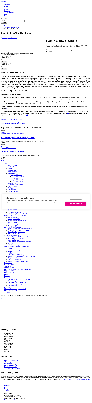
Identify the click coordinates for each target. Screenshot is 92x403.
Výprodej (7, 292)
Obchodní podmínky (10, 362)
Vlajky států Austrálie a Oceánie (21, 180)
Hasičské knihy (12, 285)
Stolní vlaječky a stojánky (11, 27)
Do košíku (4, 61)
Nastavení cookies (75, 199)
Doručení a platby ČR (10, 365)
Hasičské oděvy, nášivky (15, 284)
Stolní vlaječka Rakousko (12, 152)
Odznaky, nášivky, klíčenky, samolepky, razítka (17, 246)
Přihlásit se (7, 6)
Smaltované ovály (13, 224)
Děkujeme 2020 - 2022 (10, 290)
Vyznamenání (8, 263)
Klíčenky (10, 251)
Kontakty (7, 16)
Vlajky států (11, 173)
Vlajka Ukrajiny (12, 170)
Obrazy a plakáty (9, 267)
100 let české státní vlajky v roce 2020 (15, 289)
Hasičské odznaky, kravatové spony (18, 282)
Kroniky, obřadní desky (14, 219)
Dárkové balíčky (9, 264)
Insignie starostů (12, 217)
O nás (6, 9)
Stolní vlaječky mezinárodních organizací (19, 241)
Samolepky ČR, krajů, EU (15, 254)
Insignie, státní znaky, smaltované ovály (15, 215)
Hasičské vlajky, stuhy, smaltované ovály (19, 279)
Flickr (6, 387)
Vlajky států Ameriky (18, 176)
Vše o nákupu (8, 4)
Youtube (6, 390)
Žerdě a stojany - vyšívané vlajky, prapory (20, 228)
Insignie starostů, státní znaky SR (17, 220)
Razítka (10, 253)
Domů (6, 26)
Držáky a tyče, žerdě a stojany (12, 227)
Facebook (7, 385)
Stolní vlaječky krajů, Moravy (16, 238)
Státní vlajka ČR (12, 165)
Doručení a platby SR (10, 367)
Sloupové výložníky (13, 210)
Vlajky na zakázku (9, 271)
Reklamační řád (8, 363)
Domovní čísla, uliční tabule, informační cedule (17, 269)
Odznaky (10, 248)
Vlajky (6, 163)
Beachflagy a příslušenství (15, 184)
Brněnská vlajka (12, 186)
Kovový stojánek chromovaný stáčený (18, 137)
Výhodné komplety (13, 245)
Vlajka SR (11, 167)
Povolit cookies (76, 203)
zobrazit (3, 132)
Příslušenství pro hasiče (14, 281)
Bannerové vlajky (13, 183)
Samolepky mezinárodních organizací (18, 261)
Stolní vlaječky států (13, 240)
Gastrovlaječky (12, 189)
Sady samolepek (12, 258)
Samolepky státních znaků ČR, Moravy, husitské (21, 256)
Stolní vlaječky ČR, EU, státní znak (18, 237)
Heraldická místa (9, 274)
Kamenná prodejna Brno (11, 360)
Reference (7, 14)
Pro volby (7, 276)
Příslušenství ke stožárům (15, 212)
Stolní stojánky (12, 243)
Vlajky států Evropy (17, 181)
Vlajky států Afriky (17, 175)
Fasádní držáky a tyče (14, 233)
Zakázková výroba (9, 12)
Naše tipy (7, 11)
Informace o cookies (10, 400)
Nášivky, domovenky (14, 250)
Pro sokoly (7, 287)
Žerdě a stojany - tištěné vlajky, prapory (19, 230)
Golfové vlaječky (13, 191)
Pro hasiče (7, 277)
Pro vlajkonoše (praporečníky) (16, 232)
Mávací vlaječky (12, 193)
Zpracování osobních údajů (12, 368)
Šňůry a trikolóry (13, 225)
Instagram (7, 389)
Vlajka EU (11, 168)
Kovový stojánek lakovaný (13, 123)
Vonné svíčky (8, 266)
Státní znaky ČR (12, 222)
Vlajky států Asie (16, 178)
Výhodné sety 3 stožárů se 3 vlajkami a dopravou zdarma (24, 214)
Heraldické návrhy (9, 272)
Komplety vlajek (12, 171)
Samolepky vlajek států (14, 259)
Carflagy (10, 188)
